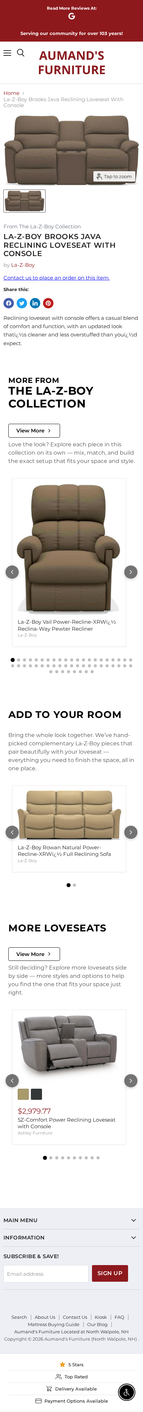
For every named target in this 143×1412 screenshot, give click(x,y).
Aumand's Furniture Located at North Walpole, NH (71, 1331)
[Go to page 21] (130, 659)
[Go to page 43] (50, 671)
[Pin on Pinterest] (48, 303)
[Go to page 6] (42, 659)
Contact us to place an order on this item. (56, 277)
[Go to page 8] (54, 659)
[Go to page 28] (48, 665)
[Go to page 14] (89, 659)
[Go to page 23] (18, 665)
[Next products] (130, 572)
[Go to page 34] (83, 665)
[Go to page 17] (107, 659)
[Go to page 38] (107, 665)
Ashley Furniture (35, 1132)
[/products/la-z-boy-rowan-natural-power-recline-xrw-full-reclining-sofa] (69, 815)
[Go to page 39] (113, 665)
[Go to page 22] (12, 665)
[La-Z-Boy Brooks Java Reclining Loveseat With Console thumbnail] (24, 201)
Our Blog (97, 1324)
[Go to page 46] (68, 671)
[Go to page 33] (77, 665)
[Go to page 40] (118, 665)
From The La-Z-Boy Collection (42, 227)
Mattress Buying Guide (53, 1324)
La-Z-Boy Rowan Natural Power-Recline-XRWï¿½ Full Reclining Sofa (64, 851)
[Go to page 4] (30, 659)
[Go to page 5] (36, 659)
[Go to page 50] (92, 671)
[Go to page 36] (95, 665)
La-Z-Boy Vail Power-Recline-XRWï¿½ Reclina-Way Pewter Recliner (67, 625)
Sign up (110, 1273)
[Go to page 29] (54, 665)
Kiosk (101, 1317)
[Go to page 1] (12, 660)
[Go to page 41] (124, 665)
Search (19, 1317)
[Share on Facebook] (8, 303)
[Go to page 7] (48, 659)
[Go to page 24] (24, 665)
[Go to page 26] (36, 665)
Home (11, 93)
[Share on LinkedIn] (35, 303)
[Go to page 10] (65, 659)
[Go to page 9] (59, 659)
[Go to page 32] (71, 665)
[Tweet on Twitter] (22, 303)
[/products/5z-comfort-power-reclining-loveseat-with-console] (69, 1049)
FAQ (119, 1317)
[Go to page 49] (86, 671)
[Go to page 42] (130, 665)
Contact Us (75, 1317)
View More (30, 430)
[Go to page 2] (18, 659)
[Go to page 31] (65, 665)
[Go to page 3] (24, 659)
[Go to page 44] (56, 671)
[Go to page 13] (83, 659)
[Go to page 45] (62, 671)
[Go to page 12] (77, 659)
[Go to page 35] (89, 665)
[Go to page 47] (74, 671)
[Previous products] (12, 572)
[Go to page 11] (71, 659)
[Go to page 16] (101, 659)
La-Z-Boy (23, 265)
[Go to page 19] (118, 659)
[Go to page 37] (101, 665)
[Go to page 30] (59, 665)
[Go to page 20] (124, 659)
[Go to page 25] (30, 665)
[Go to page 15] (95, 659)
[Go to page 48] (80, 671)
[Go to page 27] (42, 665)
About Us (45, 1317)
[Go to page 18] (113, 659)
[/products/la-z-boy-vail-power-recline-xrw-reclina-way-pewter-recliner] (69, 548)
